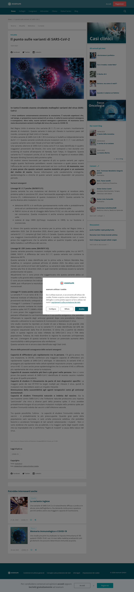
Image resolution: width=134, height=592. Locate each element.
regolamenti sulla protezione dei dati (65, 302)
